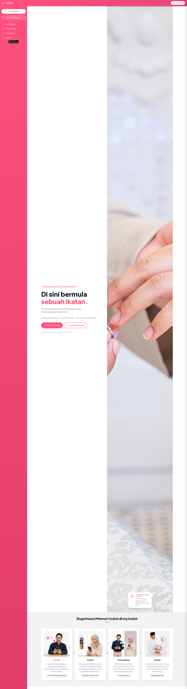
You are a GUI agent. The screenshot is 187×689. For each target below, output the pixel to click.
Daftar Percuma (14, 17)
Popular (8, 38)
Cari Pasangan (10, 24)
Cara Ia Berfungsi (76, 325)
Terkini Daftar (10, 33)
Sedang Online (10, 29)
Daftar (56, 660)
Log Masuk (15, 11)
